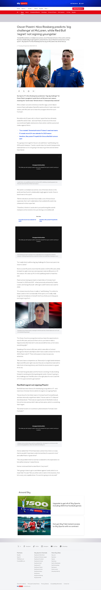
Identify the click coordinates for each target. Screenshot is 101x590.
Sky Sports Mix (37, 577)
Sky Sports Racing (38, 575)
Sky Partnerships (55, 565)
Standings (44, 12)
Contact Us (66, 583)
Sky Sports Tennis (38, 567)
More (46, 8)
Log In (82, 3)
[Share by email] (33, 91)
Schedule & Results (35, 12)
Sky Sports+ (37, 573)
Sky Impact (54, 567)
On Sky (68, 12)
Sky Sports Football (38, 559)
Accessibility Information (56, 583)
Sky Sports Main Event (39, 554)
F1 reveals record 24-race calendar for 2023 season (35, 133)
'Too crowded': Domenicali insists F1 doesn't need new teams (38, 130)
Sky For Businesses (56, 563)
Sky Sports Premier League (40, 557)
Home (18, 8)
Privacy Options (45, 583)
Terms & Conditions (21, 583)
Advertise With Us (56, 571)
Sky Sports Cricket (38, 561)
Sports (23, 8)
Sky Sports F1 (37, 565)
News (22, 12)
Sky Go (53, 559)
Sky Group (54, 561)
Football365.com (21, 561)
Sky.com (54, 554)
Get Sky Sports (74, 3)
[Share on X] (24, 91)
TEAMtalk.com (20, 559)
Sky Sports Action (38, 569)
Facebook (28, 546)
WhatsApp (64, 546)
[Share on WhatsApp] (29, 91)
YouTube (55, 546)
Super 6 (18, 557)
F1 (17, 12)
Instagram (46, 546)
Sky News (54, 557)
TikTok (37, 546)
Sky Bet (41, 8)
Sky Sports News (38, 571)
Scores (29, 8)
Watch (36, 8)
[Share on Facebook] (19, 91)
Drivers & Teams (52, 12)
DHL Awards (61, 12)
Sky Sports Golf (37, 563)
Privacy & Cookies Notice (33, 583)
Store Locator (55, 569)
